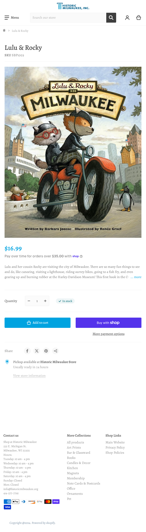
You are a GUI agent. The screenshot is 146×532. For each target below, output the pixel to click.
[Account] (127, 17)
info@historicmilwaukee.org (20, 489)
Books (71, 457)
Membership (76, 478)
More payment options (109, 333)
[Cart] (139, 17)
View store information (29, 375)
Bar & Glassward (78, 452)
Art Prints (74, 447)
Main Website (115, 442)
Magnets (73, 473)
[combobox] (68, 18)
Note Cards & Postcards (83, 483)
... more (135, 277)
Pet (69, 498)
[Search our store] (111, 18)
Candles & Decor (78, 463)
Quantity (11, 301)
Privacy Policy (115, 447)
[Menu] (12, 17)
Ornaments (75, 493)
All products (75, 442)
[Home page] (4, 30)
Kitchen (72, 468)
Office (71, 488)
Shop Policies (115, 452)
